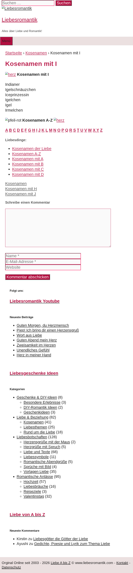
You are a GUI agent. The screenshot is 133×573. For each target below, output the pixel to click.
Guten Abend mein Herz (37, 340)
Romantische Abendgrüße (45, 462)
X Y (96, 130)
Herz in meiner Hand (34, 355)
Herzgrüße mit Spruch (42, 447)
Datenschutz (11, 567)
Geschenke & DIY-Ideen (37, 397)
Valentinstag (34, 496)
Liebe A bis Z (60, 563)
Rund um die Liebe (39, 432)
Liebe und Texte (37, 452)
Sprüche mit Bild (37, 467)
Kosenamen (36, 53)
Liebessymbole (36, 457)
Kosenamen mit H (21, 189)
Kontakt (122, 563)
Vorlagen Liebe (36, 471)
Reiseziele (32, 491)
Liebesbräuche (36, 486)
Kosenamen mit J (20, 194)
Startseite (13, 53)
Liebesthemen (35, 427)
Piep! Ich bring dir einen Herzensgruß (48, 330)
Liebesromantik (19, 19)
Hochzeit (31, 481)
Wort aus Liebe (29, 335)
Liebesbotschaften (32, 437)
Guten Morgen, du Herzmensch (43, 325)
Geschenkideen (37, 412)
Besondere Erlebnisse (42, 402)
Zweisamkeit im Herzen (36, 345)
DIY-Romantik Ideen (40, 407)
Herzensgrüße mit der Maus (47, 442)
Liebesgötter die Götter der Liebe (60, 539)
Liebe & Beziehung (32, 417)
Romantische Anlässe (35, 476)
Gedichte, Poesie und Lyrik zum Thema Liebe (72, 544)
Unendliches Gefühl (33, 350)
